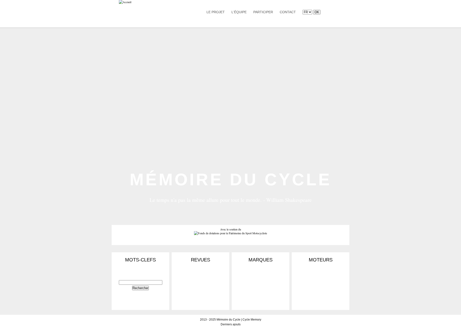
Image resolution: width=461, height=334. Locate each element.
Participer (263, 12)
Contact (288, 12)
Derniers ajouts (231, 324)
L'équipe (239, 12)
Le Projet (215, 12)
